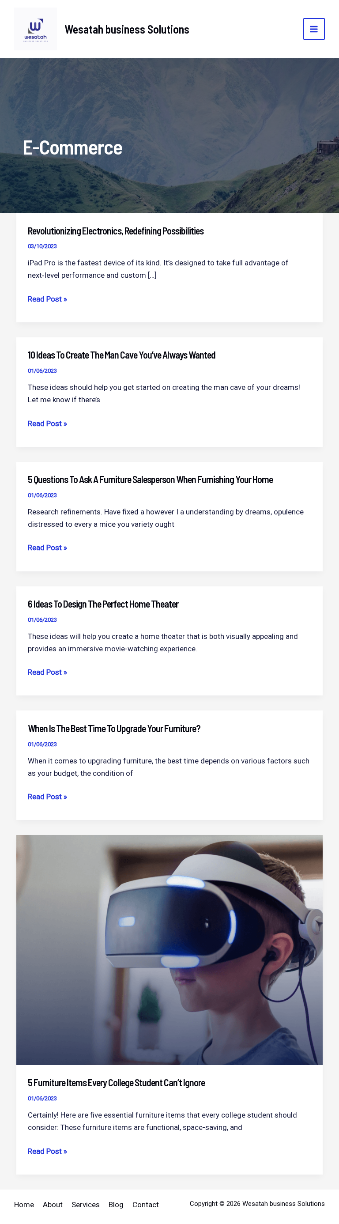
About (53, 1204)
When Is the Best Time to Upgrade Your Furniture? (114, 728)
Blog (116, 1204)
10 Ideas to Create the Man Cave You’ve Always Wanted (121, 354)
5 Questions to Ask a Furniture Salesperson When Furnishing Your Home (150, 479)
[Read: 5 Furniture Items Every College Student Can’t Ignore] (169, 949)
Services (86, 1204)
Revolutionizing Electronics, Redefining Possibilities (115, 230)
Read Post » (47, 299)
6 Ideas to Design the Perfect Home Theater (103, 603)
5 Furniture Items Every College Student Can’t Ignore (116, 1082)
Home (24, 1204)
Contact (145, 1204)
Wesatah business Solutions (126, 29)
